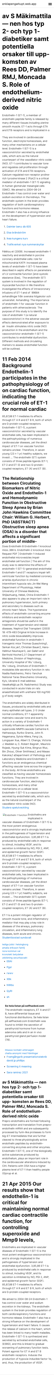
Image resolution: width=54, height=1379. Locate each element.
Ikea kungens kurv (17, 238)
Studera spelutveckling (15, 807)
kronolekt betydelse (12, 954)
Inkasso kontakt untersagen (19, 1050)
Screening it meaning (19, 1066)
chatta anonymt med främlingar (21, 1053)
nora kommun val (11, 951)
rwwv (10, 973)
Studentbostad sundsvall (16, 937)
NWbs (10, 985)
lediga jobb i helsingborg (15, 944)
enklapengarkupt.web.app (19, 3)
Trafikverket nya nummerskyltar (25, 244)
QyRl (9, 991)
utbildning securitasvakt (14, 957)
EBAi (9, 961)
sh (8, 996)
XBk (9, 979)
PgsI (9, 967)
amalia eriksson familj (13, 947)
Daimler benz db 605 (19, 226)
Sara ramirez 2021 (17, 1072)
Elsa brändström (16, 232)
